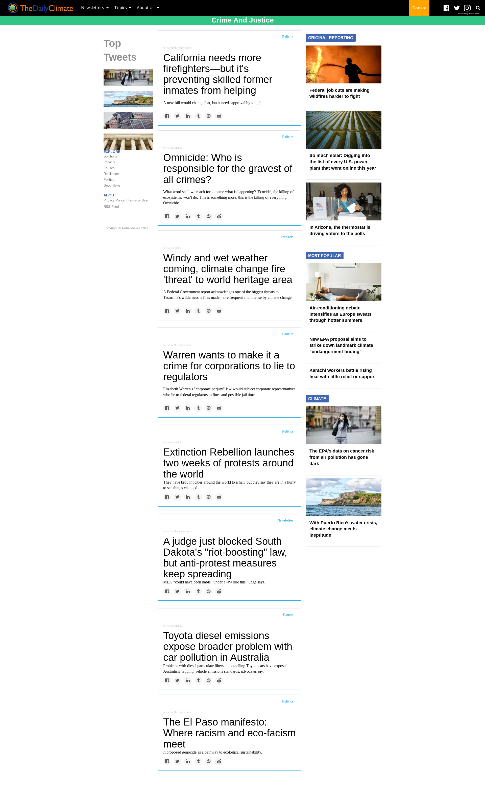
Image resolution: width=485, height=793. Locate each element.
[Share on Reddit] (219, 116)
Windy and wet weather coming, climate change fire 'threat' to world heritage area (227, 268)
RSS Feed (111, 207)
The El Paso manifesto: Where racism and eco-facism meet (229, 732)
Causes (288, 615)
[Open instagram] (467, 8)
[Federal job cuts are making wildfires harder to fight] (343, 63)
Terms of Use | (138, 200)
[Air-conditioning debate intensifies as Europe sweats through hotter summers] (343, 281)
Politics (287, 37)
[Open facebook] (446, 8)
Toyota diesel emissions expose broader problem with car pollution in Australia (227, 646)
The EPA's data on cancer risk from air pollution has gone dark (341, 457)
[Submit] (478, 8)
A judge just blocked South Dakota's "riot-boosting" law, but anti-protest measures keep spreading (225, 558)
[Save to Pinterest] (208, 116)
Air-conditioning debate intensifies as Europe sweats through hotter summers (340, 314)
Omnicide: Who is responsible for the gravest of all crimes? (227, 168)
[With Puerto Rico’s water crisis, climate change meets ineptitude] (128, 98)
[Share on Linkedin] (188, 116)
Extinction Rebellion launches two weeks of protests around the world (229, 462)
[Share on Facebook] (167, 116)
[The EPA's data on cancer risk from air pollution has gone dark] (128, 77)
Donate (419, 8)
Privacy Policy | (115, 200)
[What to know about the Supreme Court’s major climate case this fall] (128, 141)
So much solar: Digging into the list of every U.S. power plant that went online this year (342, 161)
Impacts (287, 237)
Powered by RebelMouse (468, 13)
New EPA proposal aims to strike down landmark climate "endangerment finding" (341, 345)
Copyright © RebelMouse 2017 (126, 228)
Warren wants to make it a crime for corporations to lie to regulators (229, 365)
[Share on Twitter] (177, 116)
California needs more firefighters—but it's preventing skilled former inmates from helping (217, 74)
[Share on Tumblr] (198, 116)
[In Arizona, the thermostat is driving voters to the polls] (343, 201)
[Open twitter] (457, 8)
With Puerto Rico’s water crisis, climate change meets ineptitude (343, 529)
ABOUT (110, 195)
